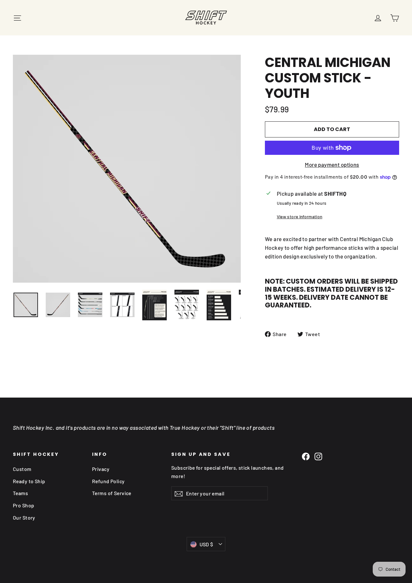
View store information (299, 216)
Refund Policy (108, 481)
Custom (22, 469)
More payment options (332, 164)
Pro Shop (23, 505)
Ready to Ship (29, 481)
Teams (20, 493)
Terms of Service (111, 493)
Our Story (24, 517)
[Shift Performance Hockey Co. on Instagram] (318, 456)
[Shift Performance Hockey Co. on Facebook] (306, 456)
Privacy (100, 469)
